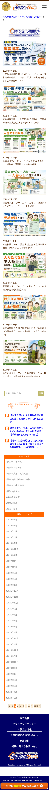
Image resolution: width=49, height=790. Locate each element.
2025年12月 (12, 638)
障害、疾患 (12, 509)
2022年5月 (12, 686)
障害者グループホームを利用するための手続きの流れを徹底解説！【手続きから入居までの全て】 (26, 431)
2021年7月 (12, 620)
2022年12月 (12, 674)
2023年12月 (12, 549)
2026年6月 (12, 531)
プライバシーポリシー (24, 724)
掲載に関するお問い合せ (25, 746)
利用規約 (24, 740)
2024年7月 (12, 543)
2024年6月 (12, 656)
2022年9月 (12, 567)
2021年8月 (12, 615)
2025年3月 (12, 644)
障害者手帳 (12, 503)
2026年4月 (12, 632)
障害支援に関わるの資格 (18, 479)
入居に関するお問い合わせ (24, 735)
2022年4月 (12, 692)
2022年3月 (12, 573)
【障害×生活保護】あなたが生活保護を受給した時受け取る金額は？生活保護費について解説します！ (26, 443)
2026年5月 (12, 537)
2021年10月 (12, 603)
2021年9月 (12, 609)
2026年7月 (12, 525)
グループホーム (14, 462)
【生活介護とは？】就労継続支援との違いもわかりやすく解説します (26, 418)
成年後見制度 (13, 497)
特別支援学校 (13, 491)
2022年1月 (12, 585)
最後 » (37, 706)
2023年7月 (12, 668)
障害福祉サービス (15, 467)
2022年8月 (12, 680)
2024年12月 (12, 650)
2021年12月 (12, 591)
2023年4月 (12, 555)
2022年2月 (12, 579)
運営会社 (24, 718)
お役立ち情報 (25, 729)
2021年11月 (12, 597)
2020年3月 (12, 698)
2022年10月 (12, 561)
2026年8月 (12, 519)
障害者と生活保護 (15, 485)
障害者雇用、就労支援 (17, 473)
